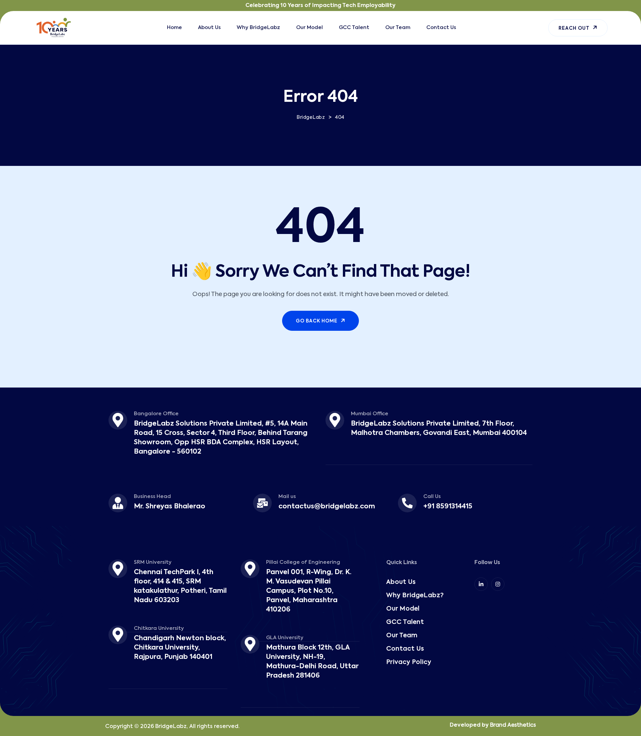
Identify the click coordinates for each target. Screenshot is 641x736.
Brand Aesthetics (513, 725)
